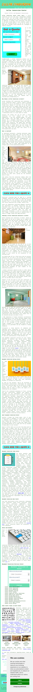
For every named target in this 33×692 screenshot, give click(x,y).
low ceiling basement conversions (16, 484)
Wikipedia (19, 554)
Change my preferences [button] (20, 686)
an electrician (19, 628)
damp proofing (20, 624)
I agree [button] (20, 680)
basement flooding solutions (13, 627)
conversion (4, 356)
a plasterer (25, 625)
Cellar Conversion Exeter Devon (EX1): (13, 15)
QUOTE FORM (21, 493)
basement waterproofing (8, 485)
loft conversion (27, 620)
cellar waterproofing (24, 485)
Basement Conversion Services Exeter (13, 564)
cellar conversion (17, 59)
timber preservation (15, 623)
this (30, 557)
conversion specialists (12, 349)
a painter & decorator (25, 619)
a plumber (28, 622)
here (3, 653)
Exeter (16, 348)
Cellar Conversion (5, 676)
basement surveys (20, 632)
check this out (24, 547)
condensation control (8, 625)
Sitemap (3, 675)
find (6, 501)
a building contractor (13, 622)
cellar (3, 102)
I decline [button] (20, 683)
